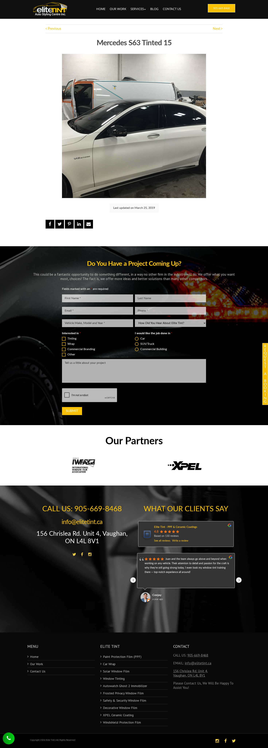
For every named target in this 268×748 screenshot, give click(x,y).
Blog (154, 9)
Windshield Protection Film (122, 722)
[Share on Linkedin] (79, 224)
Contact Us (172, 9)
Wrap (71, 343)
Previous (54, 28)
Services (137, 9)
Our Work (118, 9)
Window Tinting (114, 678)
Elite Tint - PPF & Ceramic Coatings (175, 527)
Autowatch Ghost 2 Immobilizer (125, 686)
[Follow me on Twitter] (74, 554)
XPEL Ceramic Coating (118, 715)
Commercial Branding (81, 349)
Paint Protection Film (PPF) (122, 657)
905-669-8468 (197, 655)
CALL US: (82, 509)
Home (100, 9)
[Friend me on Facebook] (82, 554)
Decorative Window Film (120, 708)
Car (142, 338)
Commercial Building (153, 349)
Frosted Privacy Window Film (123, 693)
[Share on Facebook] (50, 224)
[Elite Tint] (50, 3)
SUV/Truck (147, 343)
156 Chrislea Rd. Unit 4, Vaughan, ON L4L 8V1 (190, 673)
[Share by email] (88, 224)
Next (217, 28)
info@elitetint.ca (82, 522)
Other (71, 354)
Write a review (180, 541)
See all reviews (162, 541)
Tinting (71, 338)
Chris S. (157, 595)
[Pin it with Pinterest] (69, 224)
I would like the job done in (153, 333)
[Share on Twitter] (59, 224)
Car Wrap (109, 664)
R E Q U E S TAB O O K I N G (265, 374)
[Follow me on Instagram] (90, 554)
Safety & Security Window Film (124, 700)
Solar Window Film (116, 671)
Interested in (71, 333)
